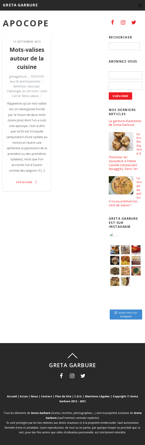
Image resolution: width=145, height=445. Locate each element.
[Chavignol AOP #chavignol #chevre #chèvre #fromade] (135, 302)
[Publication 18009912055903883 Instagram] (125, 249)
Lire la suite (24, 182)
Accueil (12, 396)
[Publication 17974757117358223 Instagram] (114, 249)
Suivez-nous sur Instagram (127, 314)
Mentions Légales (97, 396)
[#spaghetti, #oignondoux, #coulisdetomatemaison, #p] (135, 270)
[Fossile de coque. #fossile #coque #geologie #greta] (114, 270)
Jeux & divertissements (25, 81)
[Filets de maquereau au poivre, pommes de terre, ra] (135, 260)
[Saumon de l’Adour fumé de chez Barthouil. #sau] (125, 292)
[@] (120, 237)
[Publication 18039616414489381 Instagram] (135, 249)
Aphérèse (19, 86)
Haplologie (14, 91)
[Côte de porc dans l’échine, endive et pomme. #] (114, 281)
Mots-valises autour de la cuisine (26, 58)
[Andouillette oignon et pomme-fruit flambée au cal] (114, 260)
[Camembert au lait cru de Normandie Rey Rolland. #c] (114, 292)
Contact (46, 396)
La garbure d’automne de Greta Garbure (125, 123)
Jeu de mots (30, 91)
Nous (34, 396)
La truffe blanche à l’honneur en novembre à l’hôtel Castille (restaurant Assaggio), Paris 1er (125, 151)
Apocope (34, 86)
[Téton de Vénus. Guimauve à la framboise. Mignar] (114, 302)
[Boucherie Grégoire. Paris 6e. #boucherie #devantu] (125, 302)
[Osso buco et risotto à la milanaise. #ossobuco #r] (125, 260)
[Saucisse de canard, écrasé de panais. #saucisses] (125, 281)
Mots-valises (30, 96)
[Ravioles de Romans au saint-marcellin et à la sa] (125, 270)
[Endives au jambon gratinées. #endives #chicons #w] (135, 281)
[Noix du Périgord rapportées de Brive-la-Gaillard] (135, 292)
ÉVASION (37, 76)
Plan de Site (63, 396)
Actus (24, 396)
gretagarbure (18, 76)
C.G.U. (78, 396)
